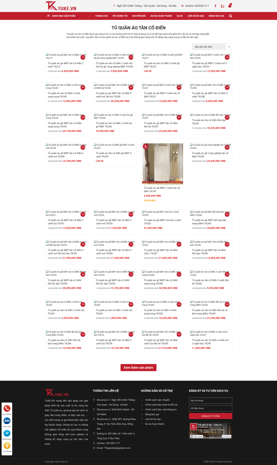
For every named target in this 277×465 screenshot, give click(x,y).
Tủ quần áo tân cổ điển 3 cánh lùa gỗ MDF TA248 (114, 125)
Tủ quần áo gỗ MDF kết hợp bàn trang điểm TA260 (209, 222)
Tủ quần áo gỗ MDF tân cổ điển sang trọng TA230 (64, 125)
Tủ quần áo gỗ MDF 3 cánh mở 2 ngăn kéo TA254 (209, 65)
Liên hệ (147, 71)
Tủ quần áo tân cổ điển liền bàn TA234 (209, 122)
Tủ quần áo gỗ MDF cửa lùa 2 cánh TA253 (162, 222)
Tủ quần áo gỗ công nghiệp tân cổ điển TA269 (210, 155)
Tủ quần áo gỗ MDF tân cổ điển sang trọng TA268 (161, 282)
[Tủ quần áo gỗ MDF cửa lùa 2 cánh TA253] (162, 213)
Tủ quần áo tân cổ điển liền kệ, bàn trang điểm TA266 (64, 342)
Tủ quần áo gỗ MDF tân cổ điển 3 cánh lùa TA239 (113, 342)
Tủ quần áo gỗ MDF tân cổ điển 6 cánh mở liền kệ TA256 (113, 95)
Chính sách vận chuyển (157, 400)
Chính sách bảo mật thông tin (161, 409)
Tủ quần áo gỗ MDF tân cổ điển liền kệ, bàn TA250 (64, 282)
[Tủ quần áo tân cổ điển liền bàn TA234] (210, 115)
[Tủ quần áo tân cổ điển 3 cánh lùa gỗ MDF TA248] (114, 116)
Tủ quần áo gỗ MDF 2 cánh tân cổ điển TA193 (162, 190)
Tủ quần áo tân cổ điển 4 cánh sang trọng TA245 (64, 95)
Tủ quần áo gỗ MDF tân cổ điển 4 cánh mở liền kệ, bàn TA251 (65, 252)
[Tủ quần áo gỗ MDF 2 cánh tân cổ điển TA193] (162, 163)
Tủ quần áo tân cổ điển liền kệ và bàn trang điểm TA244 (209, 312)
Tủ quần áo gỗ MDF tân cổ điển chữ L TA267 (161, 252)
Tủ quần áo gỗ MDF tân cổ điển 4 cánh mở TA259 (113, 252)
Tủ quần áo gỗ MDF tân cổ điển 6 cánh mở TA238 (65, 155)
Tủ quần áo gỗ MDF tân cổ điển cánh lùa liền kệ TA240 (161, 342)
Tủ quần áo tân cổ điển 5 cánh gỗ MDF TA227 (162, 65)
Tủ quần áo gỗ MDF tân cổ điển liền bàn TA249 (209, 252)
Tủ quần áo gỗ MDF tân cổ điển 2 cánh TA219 (65, 65)
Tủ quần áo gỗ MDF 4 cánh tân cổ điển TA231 (162, 95)
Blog (180, 16)
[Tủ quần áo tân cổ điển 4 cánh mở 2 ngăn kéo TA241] (210, 333)
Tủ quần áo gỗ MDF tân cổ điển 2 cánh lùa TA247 (65, 222)
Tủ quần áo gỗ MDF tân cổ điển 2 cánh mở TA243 (113, 222)
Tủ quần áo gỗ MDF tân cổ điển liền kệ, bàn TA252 (113, 282)
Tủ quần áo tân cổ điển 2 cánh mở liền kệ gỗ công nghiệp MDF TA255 (114, 65)
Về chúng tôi (120, 16)
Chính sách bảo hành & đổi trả (161, 404)
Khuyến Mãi (139, 16)
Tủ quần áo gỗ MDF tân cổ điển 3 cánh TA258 (210, 95)
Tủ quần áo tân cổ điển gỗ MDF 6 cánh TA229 (113, 155)
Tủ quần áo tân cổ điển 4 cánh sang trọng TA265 (160, 312)
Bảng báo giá (216, 16)
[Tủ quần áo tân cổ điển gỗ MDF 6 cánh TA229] (114, 146)
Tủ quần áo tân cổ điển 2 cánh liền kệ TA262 (210, 282)
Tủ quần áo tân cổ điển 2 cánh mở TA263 (66, 312)
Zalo (222, 6)
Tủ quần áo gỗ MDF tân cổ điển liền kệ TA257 (161, 125)
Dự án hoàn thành (161, 16)
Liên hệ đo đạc (196, 16)
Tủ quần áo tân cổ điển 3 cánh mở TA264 (114, 312)
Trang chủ (101, 16)
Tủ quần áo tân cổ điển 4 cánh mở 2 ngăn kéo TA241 (210, 342)
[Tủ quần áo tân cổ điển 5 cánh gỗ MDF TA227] (162, 56)
